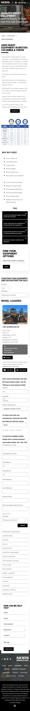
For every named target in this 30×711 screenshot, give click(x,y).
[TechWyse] (15, 706)
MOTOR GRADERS (8, 556)
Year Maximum (6, 471)
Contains (12, 430)
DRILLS (4, 544)
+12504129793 (10, 352)
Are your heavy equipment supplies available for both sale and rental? (14, 215)
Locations (23, 672)
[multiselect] (15, 400)
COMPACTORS (7, 536)
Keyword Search (7, 496)
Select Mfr (5, 396)
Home (3, 36)
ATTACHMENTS (7, 577)
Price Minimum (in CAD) (9, 445)
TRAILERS (5, 586)
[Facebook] (2, 659)
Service (6, 669)
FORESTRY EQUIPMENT (10, 552)
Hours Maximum (7, 488)
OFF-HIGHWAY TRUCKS (10, 561)
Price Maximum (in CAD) (9, 454)
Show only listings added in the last (12, 505)
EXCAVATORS (7, 548)
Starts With (5, 430)
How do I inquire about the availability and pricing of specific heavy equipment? (14, 224)
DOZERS (5, 540)
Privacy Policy (11, 676)
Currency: (4, 284)
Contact (15, 672)
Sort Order (5, 516)
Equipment (11, 36)
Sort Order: (4, 291)
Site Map (21, 676)
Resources (6, 672)
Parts (26, 665)
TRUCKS (5, 581)
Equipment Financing (19, 669)
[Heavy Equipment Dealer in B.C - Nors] (5, 2)
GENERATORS (7, 594)
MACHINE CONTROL (9, 590)
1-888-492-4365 (22, 2)
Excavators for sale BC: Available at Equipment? (13, 240)
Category (5, 388)
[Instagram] (7, 659)
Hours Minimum (7, 479)
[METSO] (15, 401)
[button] (15, 215)
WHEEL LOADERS (8, 573)
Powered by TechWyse (15, 702)
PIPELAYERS (6, 565)
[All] (15, 399)
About (10, 665)
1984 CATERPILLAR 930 (10, 327)
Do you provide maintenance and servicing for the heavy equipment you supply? (14, 232)
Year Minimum (6, 462)
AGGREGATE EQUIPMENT (11, 532)
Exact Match (19, 430)
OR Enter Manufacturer (9, 405)
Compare (8, 357)
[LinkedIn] (5, 659)
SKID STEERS (7, 569)
